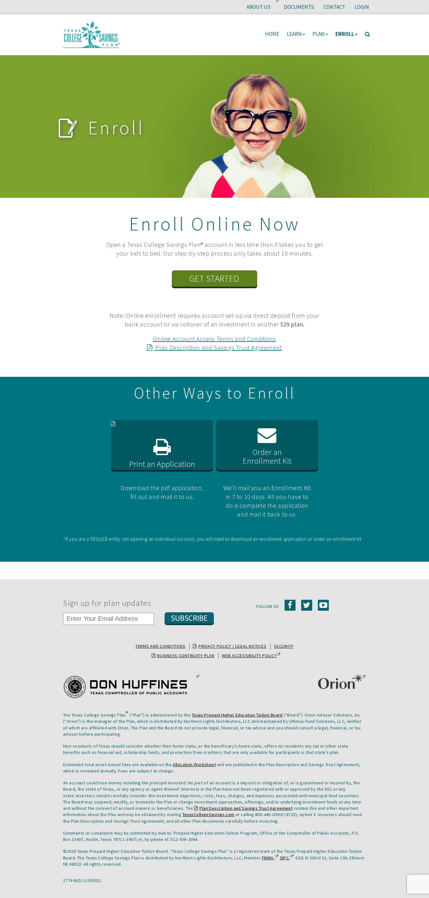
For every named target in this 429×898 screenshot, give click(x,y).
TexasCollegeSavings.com (208, 814)
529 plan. (292, 324)
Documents (299, 6)
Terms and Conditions (160, 646)
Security (284, 646)
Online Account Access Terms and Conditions (214, 339)
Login (362, 6)
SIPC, (285, 858)
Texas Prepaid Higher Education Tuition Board (237, 715)
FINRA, (268, 858)
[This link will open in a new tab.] (129, 687)
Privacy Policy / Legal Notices (232, 646)
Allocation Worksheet (194, 764)
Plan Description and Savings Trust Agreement (218, 347)
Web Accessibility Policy (249, 656)
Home (272, 33)
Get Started (214, 278)
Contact (334, 6)
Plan (318, 33)
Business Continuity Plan (185, 655)
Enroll (344, 33)
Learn (294, 33)
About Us (261, 8)
